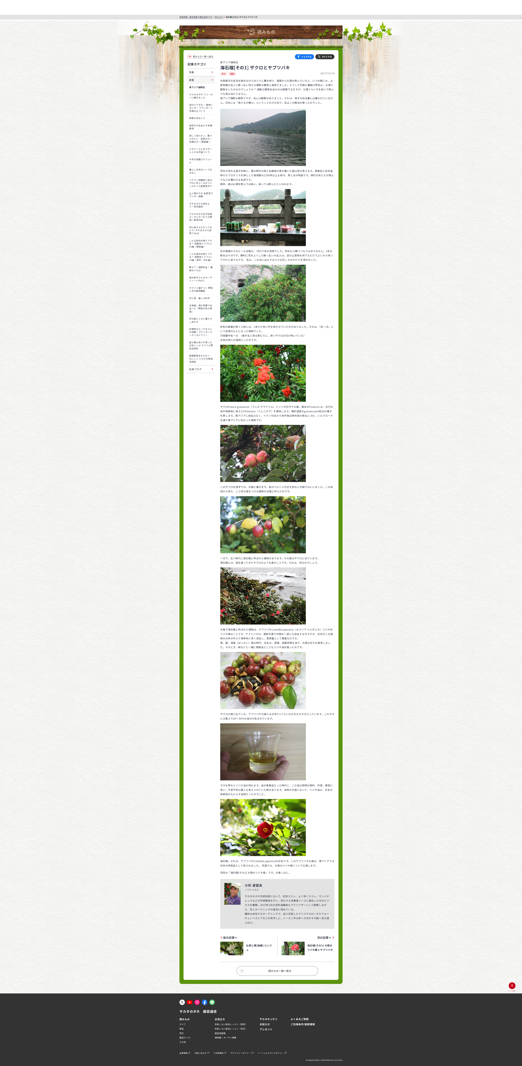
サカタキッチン (269, 1019)
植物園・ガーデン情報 (225, 1037)
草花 (224, 73)
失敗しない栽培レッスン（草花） (231, 1028)
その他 (182, 1042)
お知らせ (265, 1024)
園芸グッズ (184, 1037)
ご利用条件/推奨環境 (303, 1024)
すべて (182, 1024)
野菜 (181, 1028)
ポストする (327, 56)
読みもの (219, 17)
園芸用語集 (220, 1033)
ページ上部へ (512, 991)
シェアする (306, 56)
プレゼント (266, 1029)
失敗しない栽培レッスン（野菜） (231, 1024)
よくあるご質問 (300, 1019)
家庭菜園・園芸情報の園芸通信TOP (195, 17)
